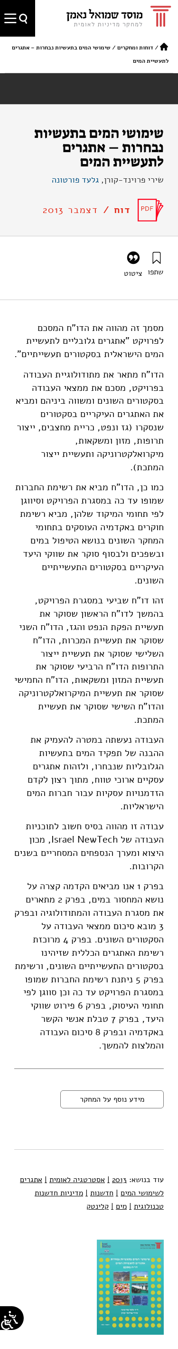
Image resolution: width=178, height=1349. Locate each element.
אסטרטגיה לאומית (75, 1179)
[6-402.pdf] (151, 210)
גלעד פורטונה (75, 179)
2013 (117, 1179)
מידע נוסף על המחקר (112, 1099)
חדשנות (99, 1193)
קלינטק (97, 1206)
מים (119, 1206)
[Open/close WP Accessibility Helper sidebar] (7, 1323)
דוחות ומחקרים (135, 47)
